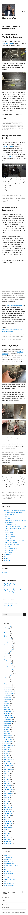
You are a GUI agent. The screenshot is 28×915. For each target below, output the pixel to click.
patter (5, 867)
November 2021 (8, 741)
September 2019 (8, 793)
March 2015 (7, 819)
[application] (14, 170)
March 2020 (7, 781)
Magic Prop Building (9, 584)
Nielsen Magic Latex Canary (14, 305)
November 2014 (8, 823)
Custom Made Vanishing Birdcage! (12, 35)
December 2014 (8, 821)
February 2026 (8, 639)
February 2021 (8, 759)
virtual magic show (9, 885)
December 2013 (8, 843)
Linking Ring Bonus (9, 605)
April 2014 (6, 835)
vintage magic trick (9, 883)
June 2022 (6, 727)
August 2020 (7, 771)
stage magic (13, 497)
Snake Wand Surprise (11, 548)
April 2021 (6, 755)
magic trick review (9, 863)
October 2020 (7, 767)
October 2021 (7, 743)
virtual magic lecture (7, 200)
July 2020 (6, 773)
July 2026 (6, 629)
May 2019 (6, 801)
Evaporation (7, 855)
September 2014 (8, 827)
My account (7, 560)
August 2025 (7, 651)
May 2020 (6, 777)
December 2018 (8, 811)
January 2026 (7, 641)
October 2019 (7, 791)
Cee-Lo (7, 516)
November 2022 (8, 717)
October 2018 (7, 815)
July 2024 (6, 677)
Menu (23, 11)
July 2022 (6, 725)
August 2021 (7, 747)
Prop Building (7, 871)
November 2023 (8, 693)
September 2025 (8, 649)
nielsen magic (19, 336)
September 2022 (8, 721)
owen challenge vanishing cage (9, 337)
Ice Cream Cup (9, 532)
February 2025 (8, 663)
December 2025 (8, 643)
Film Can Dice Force (10, 524)
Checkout (6, 558)
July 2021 (6, 749)
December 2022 (8, 715)
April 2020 (6, 779)
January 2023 (7, 713)
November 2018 (8, 813)
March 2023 (7, 709)
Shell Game (8, 546)
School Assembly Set (11, 542)
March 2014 (7, 837)
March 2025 (7, 661)
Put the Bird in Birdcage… (9, 208)
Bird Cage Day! (10, 345)
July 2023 (6, 701)
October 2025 (7, 647)
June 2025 (6, 655)
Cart (5, 556)
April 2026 (7, 635)
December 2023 (8, 691)
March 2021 (7, 757)
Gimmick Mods (8, 857)
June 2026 (6, 631)
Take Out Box (9, 550)
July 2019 (6, 797)
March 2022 (7, 733)
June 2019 (6, 799)
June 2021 (6, 751)
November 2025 (8, 645)
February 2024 (8, 687)
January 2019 (7, 809)
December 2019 (8, 787)
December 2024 (8, 667)
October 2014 (7, 825)
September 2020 (8, 769)
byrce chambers (16, 494)
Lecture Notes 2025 (10, 536)
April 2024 (6, 683)
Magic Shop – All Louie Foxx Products (14, 510)
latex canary (13, 336)
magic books (7, 859)
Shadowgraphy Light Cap (12, 544)
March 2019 (7, 805)
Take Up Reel (11, 156)
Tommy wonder (21, 337)
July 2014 (6, 829)
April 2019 (6, 803)
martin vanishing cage (11, 495)
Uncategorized (8, 877)
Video (13, 197)
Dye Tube (7, 518)
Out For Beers (9, 538)
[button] (14, 170)
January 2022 (7, 737)
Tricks (24, 122)
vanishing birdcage (7, 43)
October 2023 (7, 695)
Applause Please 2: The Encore (14, 512)
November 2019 (8, 789)
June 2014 (6, 831)
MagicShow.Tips (9, 18)
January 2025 (7, 665)
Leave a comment (17, 339)
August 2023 (7, 699)
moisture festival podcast (11, 865)
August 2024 (7, 675)
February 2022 (8, 735)
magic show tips (14, 122)
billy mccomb (6, 336)
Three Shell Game (9, 586)
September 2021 (8, 745)
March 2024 (7, 685)
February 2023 (8, 711)
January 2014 (7, 841)
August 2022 (7, 723)
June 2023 (6, 703)
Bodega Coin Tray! (10, 514)
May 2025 (6, 657)
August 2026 (7, 627)
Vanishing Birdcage (9, 588)
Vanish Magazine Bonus (10, 603)
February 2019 (8, 807)
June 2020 (6, 775)
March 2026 (7, 637)
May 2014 (6, 833)
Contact (4, 572)
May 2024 (6, 681)
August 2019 (7, 795)
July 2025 (6, 653)
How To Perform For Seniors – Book (15, 526)
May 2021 (6, 753)
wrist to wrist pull (16, 200)
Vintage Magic (8, 554)
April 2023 (6, 707)
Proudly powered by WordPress (18, 912)
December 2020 (8, 763)
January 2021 (7, 761)
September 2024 (8, 673)
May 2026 (6, 633)
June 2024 (6, 679)
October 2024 (7, 671)
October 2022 (7, 719)
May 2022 (6, 729)
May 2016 (6, 817)
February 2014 (8, 839)
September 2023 (8, 697)
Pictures (20, 122)
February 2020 (8, 783)
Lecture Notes (9, 534)
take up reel (12, 198)
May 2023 (6, 705)
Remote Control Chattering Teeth (14, 540)
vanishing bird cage (6, 123)
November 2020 (8, 765)
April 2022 (6, 731)
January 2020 (7, 785)
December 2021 (8, 739)
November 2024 (8, 669)
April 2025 (6, 659)
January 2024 (7, 689)
